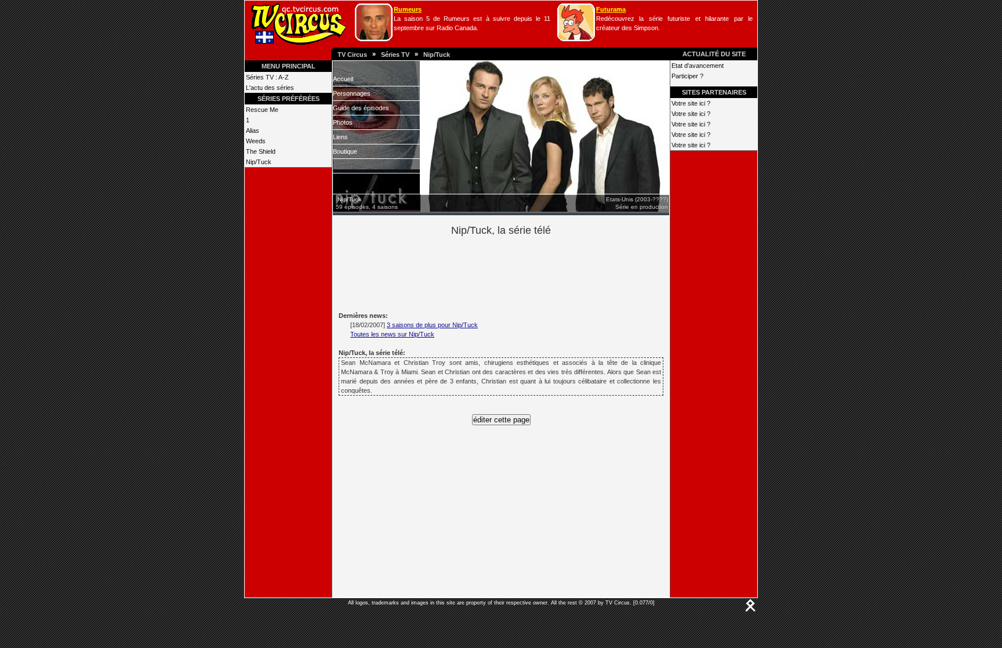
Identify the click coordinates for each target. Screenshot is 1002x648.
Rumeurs (408, 9)
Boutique (345, 151)
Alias (252, 130)
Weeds (256, 140)
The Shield (260, 151)
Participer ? (687, 76)
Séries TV (395, 54)
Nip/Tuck (436, 54)
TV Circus (352, 54)
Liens (340, 136)
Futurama (611, 9)
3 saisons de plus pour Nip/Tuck (432, 324)
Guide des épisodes (361, 107)
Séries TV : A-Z (267, 77)
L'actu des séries (270, 87)
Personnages (352, 93)
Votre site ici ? (690, 103)
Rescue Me (262, 109)
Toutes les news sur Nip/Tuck (392, 334)
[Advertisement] (520, 272)
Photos (343, 122)
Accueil (343, 78)
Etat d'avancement (697, 65)
